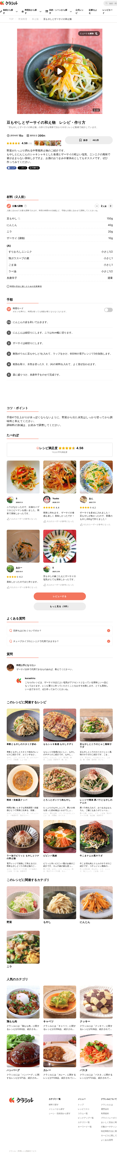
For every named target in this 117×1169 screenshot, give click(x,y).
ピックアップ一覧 (86, 1118)
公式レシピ (80, 11)
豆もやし (12, 218)
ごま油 (12, 264)
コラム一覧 (83, 1113)
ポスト (23, 168)
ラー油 (12, 271)
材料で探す (54, 1104)
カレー (47, 1070)
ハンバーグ (13, 1070)
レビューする (60, 596)
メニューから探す (57, 1109)
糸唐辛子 (12, 277)
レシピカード (108, 11)
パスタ (84, 1070)
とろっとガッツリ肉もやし (57, 799)
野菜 (9, 922)
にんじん (12, 225)
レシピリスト (84, 1109)
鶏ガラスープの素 (19, 258)
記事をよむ (93, 11)
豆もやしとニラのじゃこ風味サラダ (96, 745)
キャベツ (48, 1021)
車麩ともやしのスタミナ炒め (21, 744)
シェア (12, 168)
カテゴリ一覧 (84, 1122)
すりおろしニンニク (20, 251)
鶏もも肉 (12, 1021)
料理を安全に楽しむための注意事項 (26, 286)
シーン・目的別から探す (60, 1113)
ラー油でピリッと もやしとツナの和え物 (23, 857)
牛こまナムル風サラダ (91, 855)
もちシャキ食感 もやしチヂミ (58, 744)
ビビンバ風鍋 (50, 855)
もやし (47, 922)
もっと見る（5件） (60, 606)
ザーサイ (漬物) (16, 238)
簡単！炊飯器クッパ (17, 799)
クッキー (85, 1021)
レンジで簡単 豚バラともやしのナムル (96, 801)
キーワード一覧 (85, 1126)
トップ (81, 1104)
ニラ (9, 231)
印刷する (35, 168)
